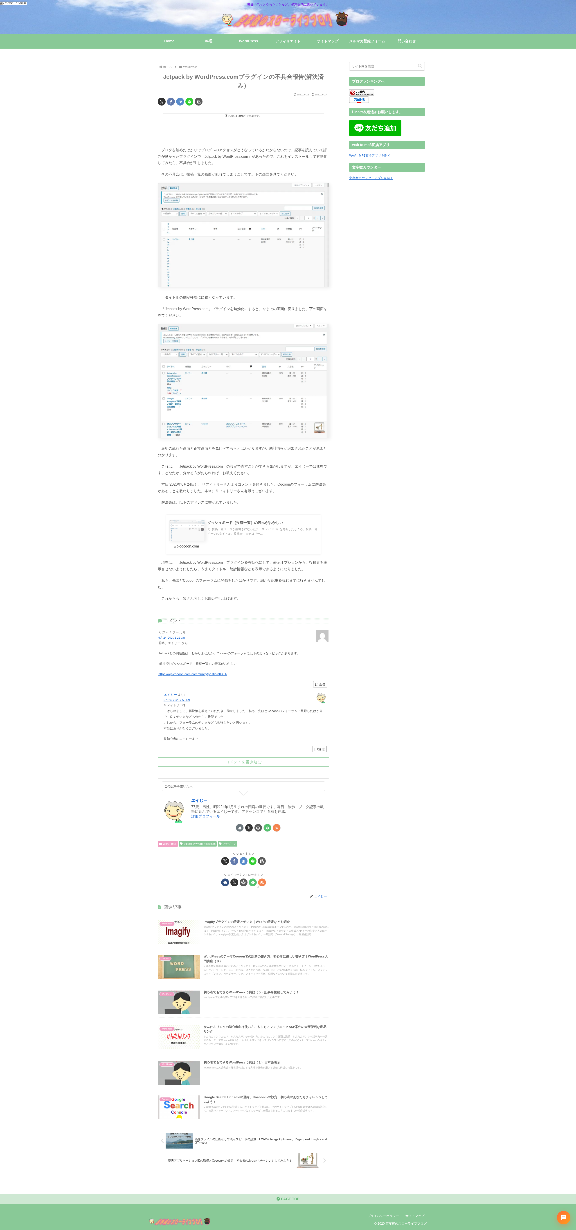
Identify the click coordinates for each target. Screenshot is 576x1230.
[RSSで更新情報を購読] (277, 828)
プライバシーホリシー (383, 1216)
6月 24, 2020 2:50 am (177, 700)
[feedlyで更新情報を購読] (267, 828)
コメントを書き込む (243, 762)
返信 (322, 684)
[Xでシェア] (162, 102)
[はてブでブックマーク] (180, 102)
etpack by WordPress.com (200, 843)
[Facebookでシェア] (171, 102)
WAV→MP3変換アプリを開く (370, 155)
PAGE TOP (289, 1199)
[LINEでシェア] (189, 102)
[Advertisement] (243, 132)
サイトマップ (414, 1216)
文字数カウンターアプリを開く (371, 178)
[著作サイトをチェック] (240, 828)
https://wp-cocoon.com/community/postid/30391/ (192, 674)
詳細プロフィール (205, 816)
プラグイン (229, 843)
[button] (198, 102)
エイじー (170, 694)
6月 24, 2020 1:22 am (171, 637)
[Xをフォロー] (249, 828)
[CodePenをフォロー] (258, 828)
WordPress (169, 843)
